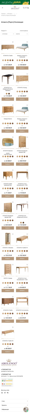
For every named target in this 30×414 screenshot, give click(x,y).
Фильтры (18, 33)
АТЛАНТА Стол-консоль (22, 310)
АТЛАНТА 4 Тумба (7, 55)
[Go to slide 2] (6, 275)
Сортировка (4, 33)
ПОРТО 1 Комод (8, 278)
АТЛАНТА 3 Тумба (7, 310)
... (14, 13)
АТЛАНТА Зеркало (8, 150)
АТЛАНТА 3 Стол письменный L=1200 (22, 279)
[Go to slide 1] (3, 52)
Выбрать (7, 68)
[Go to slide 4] (13, 275)
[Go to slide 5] (25, 275)
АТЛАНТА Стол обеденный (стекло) (22, 216)
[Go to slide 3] (9, 275)
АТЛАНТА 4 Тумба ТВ (22, 247)
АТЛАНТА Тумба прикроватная (8, 184)
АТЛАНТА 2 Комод (22, 87)
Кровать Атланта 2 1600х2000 (22, 56)
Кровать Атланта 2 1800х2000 (22, 119)
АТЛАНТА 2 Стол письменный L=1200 (22, 184)
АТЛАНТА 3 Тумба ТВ (7, 340)
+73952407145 (6, 374)
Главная (3, 13)
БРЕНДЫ (9, 13)
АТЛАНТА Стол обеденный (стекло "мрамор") (8, 89)
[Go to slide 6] (27, 275)
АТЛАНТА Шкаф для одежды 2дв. (22, 151)
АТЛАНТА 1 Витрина (8, 247)
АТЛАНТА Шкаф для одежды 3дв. (8, 216)
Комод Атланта (8, 118)
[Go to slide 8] (13, 307)
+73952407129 (6, 369)
